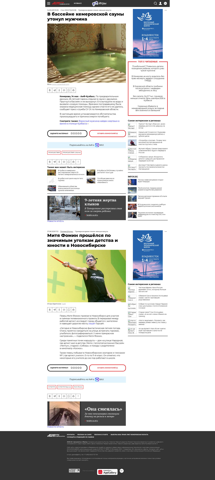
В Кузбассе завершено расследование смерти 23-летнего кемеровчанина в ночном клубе (71, 173)
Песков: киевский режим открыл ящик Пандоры (150, 180)
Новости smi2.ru (55, 221)
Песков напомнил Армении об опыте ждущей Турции (152, 197)
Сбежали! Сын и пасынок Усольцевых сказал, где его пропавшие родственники (153, 298)
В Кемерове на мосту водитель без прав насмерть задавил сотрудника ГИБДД (147, 78)
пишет (92, 323)
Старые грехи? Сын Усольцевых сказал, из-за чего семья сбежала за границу (152, 314)
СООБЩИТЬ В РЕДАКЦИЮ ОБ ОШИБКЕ (80, 437)
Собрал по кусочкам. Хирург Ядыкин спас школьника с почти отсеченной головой (153, 306)
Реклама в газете (101, 434)
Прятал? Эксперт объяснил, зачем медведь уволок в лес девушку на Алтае (152, 126)
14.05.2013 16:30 (53, 10)
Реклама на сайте (84, 434)
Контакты (71, 434)
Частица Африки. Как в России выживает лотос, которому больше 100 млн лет (152, 289)
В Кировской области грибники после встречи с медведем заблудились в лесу (148, 88)
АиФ (64, 304)
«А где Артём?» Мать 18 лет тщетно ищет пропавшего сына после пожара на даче (152, 330)
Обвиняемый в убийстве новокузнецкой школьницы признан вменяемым (69, 188)
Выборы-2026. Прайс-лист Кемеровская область (129, 434)
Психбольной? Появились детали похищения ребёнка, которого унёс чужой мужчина (148, 68)
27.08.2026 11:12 (52, 231)
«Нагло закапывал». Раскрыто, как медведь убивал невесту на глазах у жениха (152, 322)
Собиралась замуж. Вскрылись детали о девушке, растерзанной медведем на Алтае (151, 159)
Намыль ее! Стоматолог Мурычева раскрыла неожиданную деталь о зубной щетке (152, 134)
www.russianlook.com (60, 84)
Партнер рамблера (88, 470)
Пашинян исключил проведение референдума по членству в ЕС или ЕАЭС (151, 214)
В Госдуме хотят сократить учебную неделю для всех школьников (152, 205)
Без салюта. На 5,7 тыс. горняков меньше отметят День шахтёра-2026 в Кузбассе (147, 98)
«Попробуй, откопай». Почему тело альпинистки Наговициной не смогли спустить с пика (152, 142)
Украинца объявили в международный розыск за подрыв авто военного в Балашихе (148, 108)
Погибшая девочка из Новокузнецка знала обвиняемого (105, 180)
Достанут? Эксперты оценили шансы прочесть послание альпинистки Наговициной (153, 167)
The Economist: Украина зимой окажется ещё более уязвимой (150, 189)
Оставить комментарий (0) (107, 133)
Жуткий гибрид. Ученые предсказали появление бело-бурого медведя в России (153, 150)
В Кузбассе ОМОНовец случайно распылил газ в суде (110, 171)
